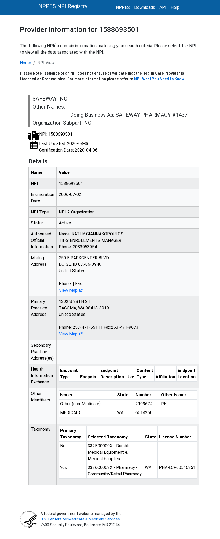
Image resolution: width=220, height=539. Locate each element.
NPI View (46, 62)
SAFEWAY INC (49, 98)
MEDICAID (70, 412)
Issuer (66, 394)
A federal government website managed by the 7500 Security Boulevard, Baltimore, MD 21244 (81, 519)
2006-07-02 (70, 194)
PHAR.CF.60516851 (177, 467)
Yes (63, 467)
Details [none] (37, 161)
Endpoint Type (69, 373)
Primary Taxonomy (70, 434)
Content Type (145, 373)
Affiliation (165, 376)
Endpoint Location (187, 373)
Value (64, 172)
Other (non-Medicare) (80, 403)
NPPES (123, 7)
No (62, 445)
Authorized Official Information (42, 240)
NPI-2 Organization (76, 212)
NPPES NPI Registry (62, 6)
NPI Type (40, 212)
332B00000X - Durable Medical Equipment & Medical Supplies (109, 452)
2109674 (143, 403)
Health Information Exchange (42, 376)
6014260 (143, 412)
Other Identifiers (40, 397)
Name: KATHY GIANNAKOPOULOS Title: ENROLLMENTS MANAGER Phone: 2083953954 (91, 240)
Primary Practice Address (39, 308)
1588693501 (71, 183)
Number (143, 394)
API (162, 7)
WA (120, 412)
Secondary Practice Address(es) (42, 352)
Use (130, 376)
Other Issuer (173, 394)
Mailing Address (38, 261)
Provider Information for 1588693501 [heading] (79, 29)
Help (175, 7)
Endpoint (89, 376)
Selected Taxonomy (108, 437)
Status (37, 223)
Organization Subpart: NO (61, 123)
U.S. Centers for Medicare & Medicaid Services (80, 519)
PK (164, 403)
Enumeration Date (42, 198)
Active (65, 223)
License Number (175, 437)
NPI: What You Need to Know (159, 79)
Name (36, 172)
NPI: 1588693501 (55, 134)
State (123, 394)
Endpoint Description (112, 373)
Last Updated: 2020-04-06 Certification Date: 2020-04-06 (68, 147)
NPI (34, 183)
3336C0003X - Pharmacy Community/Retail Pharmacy (115, 471)
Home (25, 62)
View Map (68, 290)
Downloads (144, 7)
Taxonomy (40, 429)
